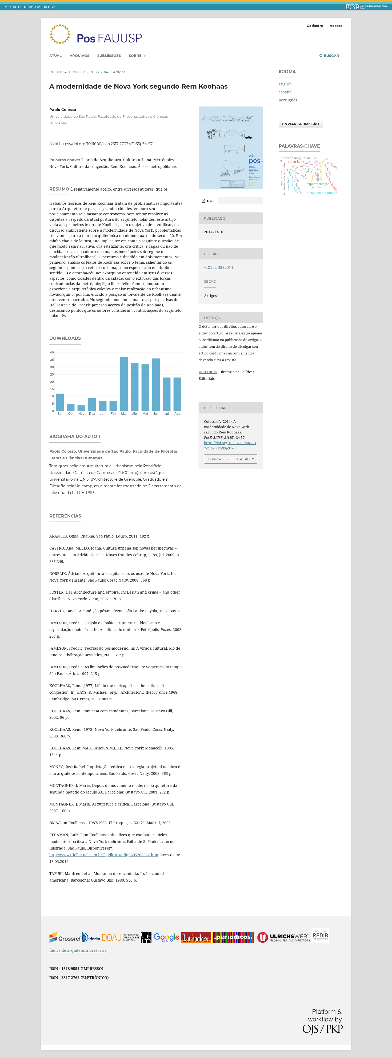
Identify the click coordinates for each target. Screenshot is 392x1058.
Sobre (136, 55)
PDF (210, 201)
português (288, 99)
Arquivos (79, 55)
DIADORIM (208, 371)
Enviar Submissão (300, 124)
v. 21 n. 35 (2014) (96, 72)
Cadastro (315, 25)
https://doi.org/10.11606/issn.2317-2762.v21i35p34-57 (106, 143)
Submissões (109, 55)
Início (55, 72)
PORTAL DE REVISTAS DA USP (29, 7)
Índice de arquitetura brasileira (78, 950)
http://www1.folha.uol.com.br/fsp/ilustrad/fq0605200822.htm (103, 854)
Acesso (336, 25)
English (285, 83)
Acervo (71, 72)
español (286, 91)
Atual (55, 55)
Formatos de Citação (229, 459)
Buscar (331, 55)
